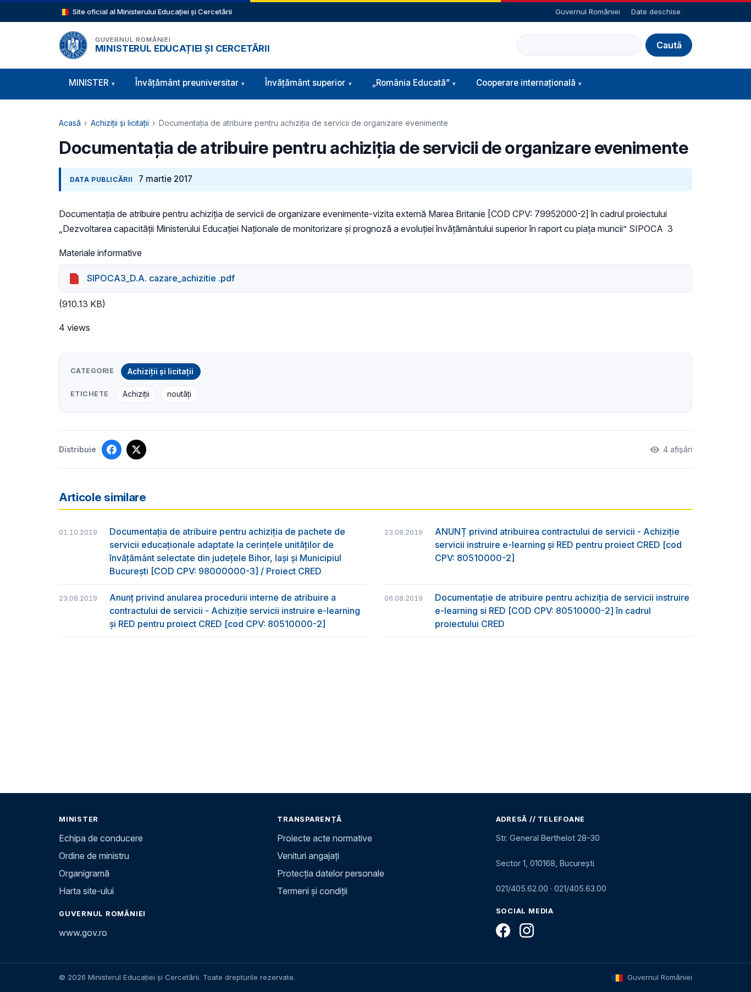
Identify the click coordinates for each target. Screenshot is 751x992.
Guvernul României (587, 11)
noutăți (179, 394)
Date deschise (656, 11)
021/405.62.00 (522, 888)
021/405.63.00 (580, 888)
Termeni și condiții (312, 890)
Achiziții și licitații (120, 123)
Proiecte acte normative (324, 838)
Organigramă (84, 873)
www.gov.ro (83, 932)
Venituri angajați (308, 855)
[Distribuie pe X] (136, 449)
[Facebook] (503, 930)
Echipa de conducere (101, 838)
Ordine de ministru (94, 855)
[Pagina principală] (73, 45)
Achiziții (136, 394)
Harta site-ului (86, 890)
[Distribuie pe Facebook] (112, 449)
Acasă (70, 123)
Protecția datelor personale (330, 873)
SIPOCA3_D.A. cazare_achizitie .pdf (161, 278)
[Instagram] (527, 930)
